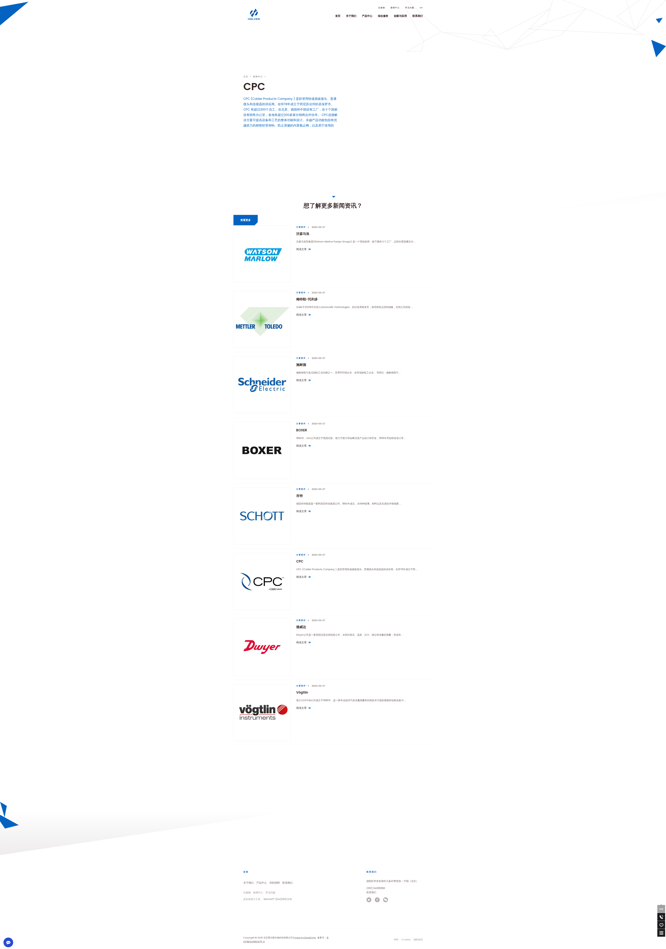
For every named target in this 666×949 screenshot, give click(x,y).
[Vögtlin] (262, 712)
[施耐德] (262, 384)
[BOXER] (262, 450)
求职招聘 (274, 883)
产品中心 (367, 16)
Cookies (406, 939)
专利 (396, 939)
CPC (299, 561)
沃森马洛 (302, 233)
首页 (337, 16)
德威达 (301, 626)
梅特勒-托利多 (307, 299)
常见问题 (409, 7)
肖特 (299, 495)
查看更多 (245, 220)
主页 (245, 76)
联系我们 (417, 16)
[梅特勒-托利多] (262, 319)
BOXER (301, 430)
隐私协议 (418, 939)
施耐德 (301, 364)
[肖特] (262, 515)
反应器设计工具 (251, 899)
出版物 (381, 7)
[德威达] (262, 647)
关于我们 (351, 16)
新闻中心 (395, 7)
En (421, 7)
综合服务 (383, 16)
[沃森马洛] (262, 253)
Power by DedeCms (304, 937)
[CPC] (262, 581)
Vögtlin (302, 692)
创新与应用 (400, 16)
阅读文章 (302, 249)
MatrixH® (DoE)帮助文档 (278, 899)
